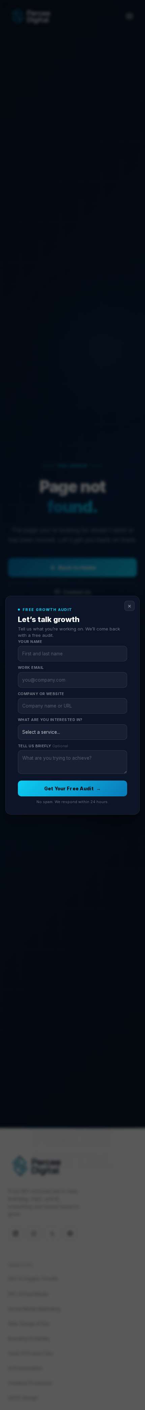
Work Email (31, 667)
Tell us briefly (43, 746)
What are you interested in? (50, 719)
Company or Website (41, 693)
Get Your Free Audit (72, 788)
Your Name (30, 641)
